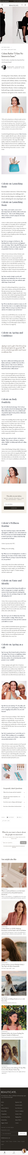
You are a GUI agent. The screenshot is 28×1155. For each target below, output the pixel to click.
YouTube (15, 1141)
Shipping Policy (18, 1117)
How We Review (18, 1108)
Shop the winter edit (18, 1)
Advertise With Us (5, 1108)
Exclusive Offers (18, 1114)
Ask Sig (23, 842)
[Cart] (25, 5)
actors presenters (8, 49)
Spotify (2, 1144)
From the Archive (18, 1105)
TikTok (7, 1141)
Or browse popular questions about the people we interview (14, 846)
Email (20, 817)
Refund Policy (4, 1120)
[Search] (22, 5)
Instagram (3, 1141)
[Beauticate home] (14, 5)
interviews (5, 47)
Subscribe (14, 507)
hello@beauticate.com (5, 1138)
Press (2, 1105)
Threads (18, 1141)
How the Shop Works (5, 1117)
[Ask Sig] (24, 1151)
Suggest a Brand (4, 1123)
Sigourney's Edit (18, 1102)
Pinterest (11, 817)
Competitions (4, 1114)
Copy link (7, 820)
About (2, 1102)
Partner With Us (18, 1120)
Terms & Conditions (19, 1111)
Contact (17, 1123)
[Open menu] (2, 5)
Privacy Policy (4, 1111)
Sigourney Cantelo (10, 66)
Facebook (22, 1141)
